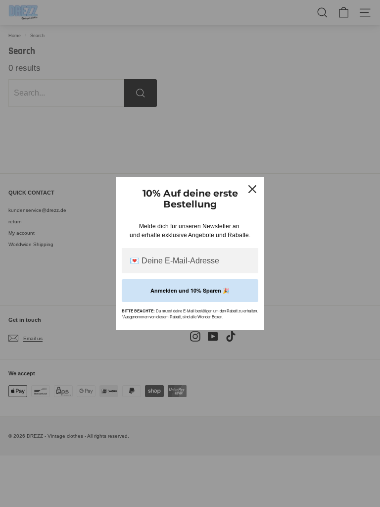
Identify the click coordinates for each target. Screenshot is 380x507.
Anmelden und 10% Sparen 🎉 (190, 290)
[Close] (252, 189)
